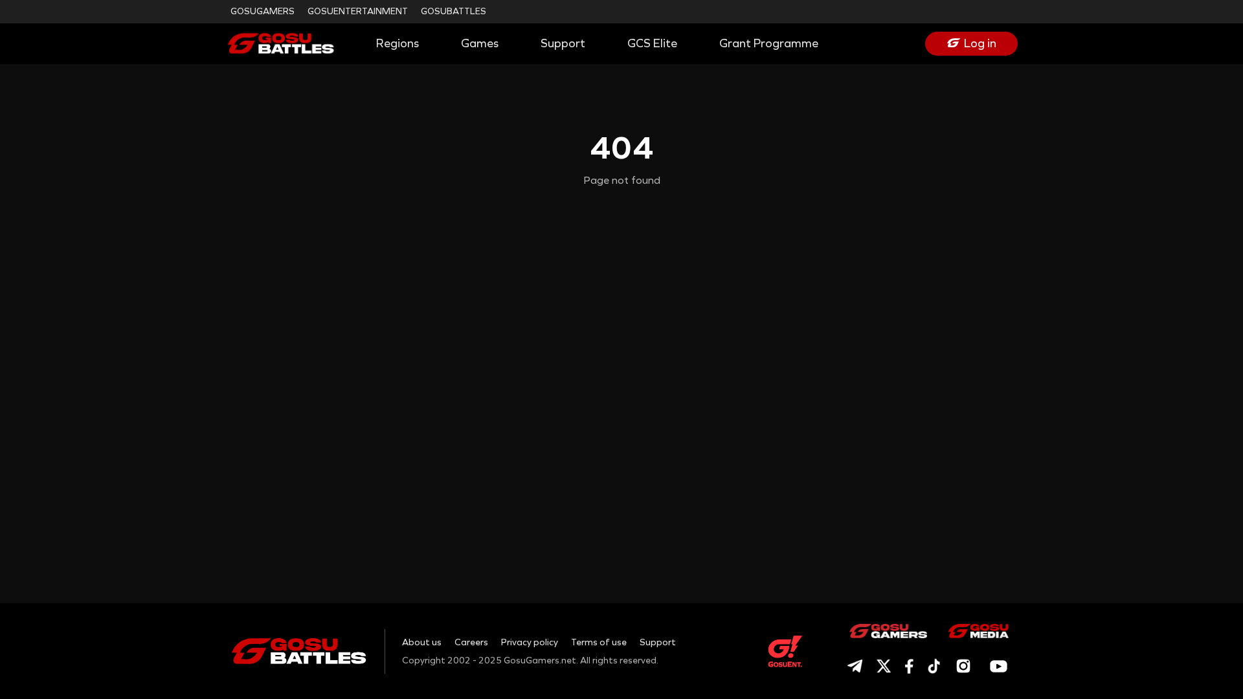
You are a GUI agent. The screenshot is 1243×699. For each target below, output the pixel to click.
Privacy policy (529, 642)
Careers (471, 642)
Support (563, 43)
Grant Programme (768, 43)
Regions (397, 43)
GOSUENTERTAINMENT (358, 11)
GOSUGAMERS (262, 11)
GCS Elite (652, 43)
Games (479, 43)
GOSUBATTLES (453, 11)
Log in (980, 43)
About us (422, 642)
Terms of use (599, 642)
